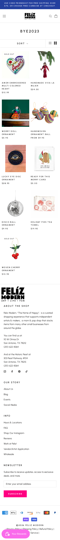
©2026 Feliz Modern (30, 525)
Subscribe (15, 494)
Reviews (8, 438)
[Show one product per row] (50, 43)
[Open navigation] (4, 16)
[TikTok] (26, 371)
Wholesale (9, 454)
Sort (21, 43)
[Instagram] (5, 371)
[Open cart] (56, 16)
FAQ (6, 428)
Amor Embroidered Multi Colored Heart (14, 86)
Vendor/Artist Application (16, 449)
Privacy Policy (14, 529)
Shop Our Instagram (14, 433)
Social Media (10, 405)
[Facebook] (12, 371)
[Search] (50, 16)
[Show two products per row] (55, 43)
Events (7, 399)
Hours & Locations (13, 422)
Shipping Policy (30, 529)
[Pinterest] (19, 371)
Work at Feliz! (10, 443)
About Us (8, 389)
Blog (6, 394)
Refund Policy (46, 529)
